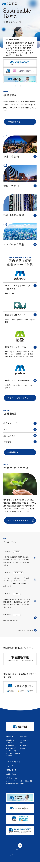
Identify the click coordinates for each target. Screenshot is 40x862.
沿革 (5, 429)
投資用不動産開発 (11, 748)
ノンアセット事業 (11, 751)
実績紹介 (9, 743)
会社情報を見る (14, 452)
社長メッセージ (10, 423)
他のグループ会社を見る (17, 398)
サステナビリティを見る (17, 520)
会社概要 (7, 441)
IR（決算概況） (10, 435)
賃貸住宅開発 (10, 745)
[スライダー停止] (24, 86)
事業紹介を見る (14, 122)
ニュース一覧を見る (25, 630)
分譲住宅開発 (10, 740)
